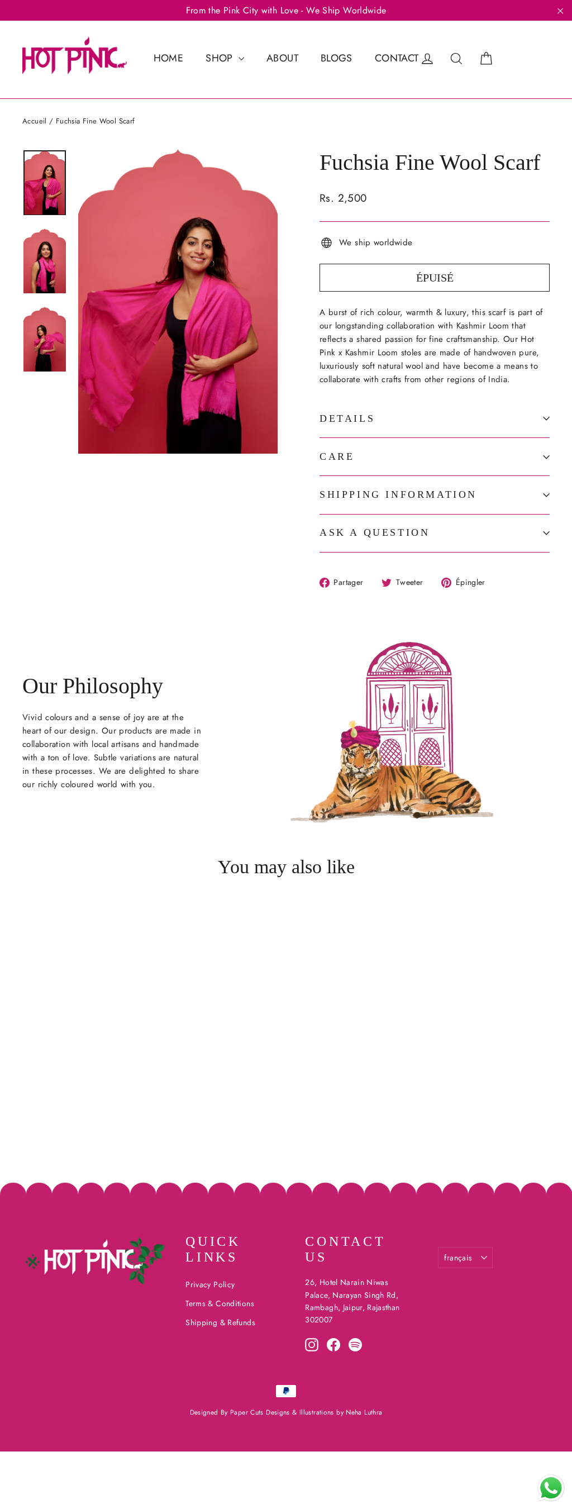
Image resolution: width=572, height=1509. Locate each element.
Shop (221, 58)
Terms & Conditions (219, 1303)
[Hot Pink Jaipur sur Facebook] (333, 1344)
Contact (397, 58)
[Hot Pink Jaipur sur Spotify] (355, 1344)
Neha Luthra (364, 1412)
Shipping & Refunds (220, 1322)
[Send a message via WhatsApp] (551, 1488)
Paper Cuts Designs (261, 1412)
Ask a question (375, 532)
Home (169, 58)
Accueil (34, 121)
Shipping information (398, 494)
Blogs (336, 58)
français (458, 1257)
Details (347, 418)
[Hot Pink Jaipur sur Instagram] (311, 1344)
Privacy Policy (210, 1284)
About (282, 58)
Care (337, 456)
